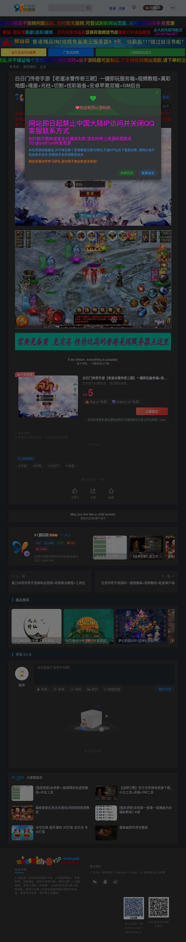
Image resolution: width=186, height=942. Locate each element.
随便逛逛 (126, 172)
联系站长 (148, 172)
